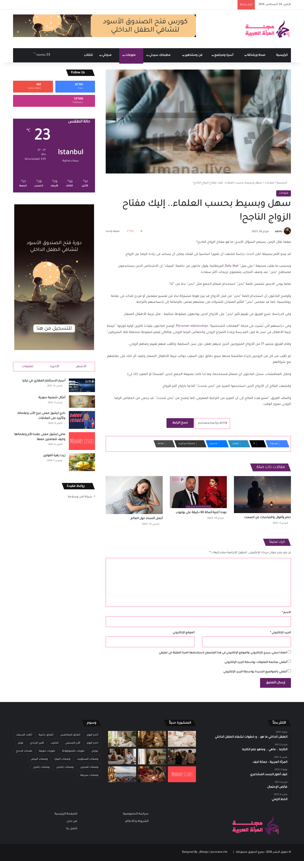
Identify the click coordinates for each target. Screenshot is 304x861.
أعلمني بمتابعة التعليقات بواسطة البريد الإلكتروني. (255, 662)
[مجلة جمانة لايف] (267, 29)
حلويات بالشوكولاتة (73, 751)
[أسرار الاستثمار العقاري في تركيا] (82, 385)
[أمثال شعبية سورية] (82, 401)
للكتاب (88, 55)
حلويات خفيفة (47, 751)
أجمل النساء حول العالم (147, 518)
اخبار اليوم (92, 743)
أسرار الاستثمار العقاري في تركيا (43, 381)
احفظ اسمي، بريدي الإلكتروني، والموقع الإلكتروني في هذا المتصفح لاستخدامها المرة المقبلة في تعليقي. (222, 653)
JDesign (204, 852)
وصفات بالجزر (41, 767)
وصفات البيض (39, 759)
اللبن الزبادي (37, 743)
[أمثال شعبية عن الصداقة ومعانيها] (152, 739)
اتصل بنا (71, 828)
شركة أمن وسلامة (80, 497)
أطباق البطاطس (70, 735)
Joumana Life (219, 852)
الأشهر (81, 366)
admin (278, 231)
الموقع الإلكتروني (184, 632)
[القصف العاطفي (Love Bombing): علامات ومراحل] (152, 774)
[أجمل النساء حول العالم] (134, 495)
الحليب (54, 743)
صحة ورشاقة (256, 55)
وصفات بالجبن (65, 767)
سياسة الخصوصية (135, 814)
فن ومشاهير (194, 55)
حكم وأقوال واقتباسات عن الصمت (267, 517)
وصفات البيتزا (62, 759)
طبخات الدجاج (24, 751)
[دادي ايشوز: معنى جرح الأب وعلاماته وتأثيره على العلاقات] (82, 420)
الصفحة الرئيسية (66, 814)
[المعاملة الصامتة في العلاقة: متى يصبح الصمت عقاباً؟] (122, 757)
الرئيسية (282, 55)
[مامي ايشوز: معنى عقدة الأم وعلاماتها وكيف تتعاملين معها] (82, 441)
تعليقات (27, 366)
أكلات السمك (24, 735)
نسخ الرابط (180, 423)
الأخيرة (54, 366)
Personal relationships (192, 326)
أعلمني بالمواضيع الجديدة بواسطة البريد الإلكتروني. (255, 672)
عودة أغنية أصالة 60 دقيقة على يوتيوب (201, 512)
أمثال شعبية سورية (51, 397)
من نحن (72, 821)
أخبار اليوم (92, 735)
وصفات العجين (89, 767)
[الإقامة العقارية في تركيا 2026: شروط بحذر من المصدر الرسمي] (122, 774)
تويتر (20, 743)
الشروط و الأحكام (136, 821)
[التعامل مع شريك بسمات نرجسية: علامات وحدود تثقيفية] (152, 757)
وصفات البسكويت (87, 759)
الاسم (286, 612)
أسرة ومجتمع (224, 55)
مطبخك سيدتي (160, 55)
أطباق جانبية (46, 735)
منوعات (130, 55)
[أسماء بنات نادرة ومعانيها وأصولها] (182, 739)
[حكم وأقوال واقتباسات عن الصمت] (262, 494)
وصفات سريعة (89, 775)
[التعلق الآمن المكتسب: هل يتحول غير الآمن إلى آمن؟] (122, 739)
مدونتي (107, 55)
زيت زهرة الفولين (54, 455)
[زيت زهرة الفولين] (82, 462)
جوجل (94, 751)
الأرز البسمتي (72, 743)
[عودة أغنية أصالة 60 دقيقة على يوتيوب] (198, 492)
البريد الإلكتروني (280, 632)
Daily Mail (231, 266)
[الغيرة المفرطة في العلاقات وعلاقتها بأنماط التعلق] (182, 757)
